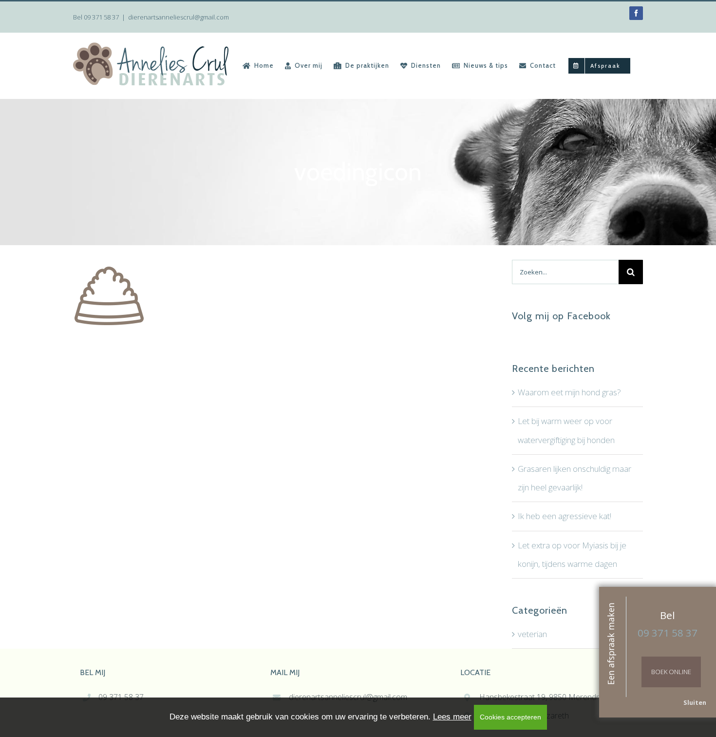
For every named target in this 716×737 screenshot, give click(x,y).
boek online (671, 671)
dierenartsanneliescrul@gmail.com (178, 17)
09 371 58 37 (101, 17)
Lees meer (452, 716)
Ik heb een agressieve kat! (564, 516)
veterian (532, 634)
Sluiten (694, 702)
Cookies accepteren (510, 717)
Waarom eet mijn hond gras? (569, 392)
